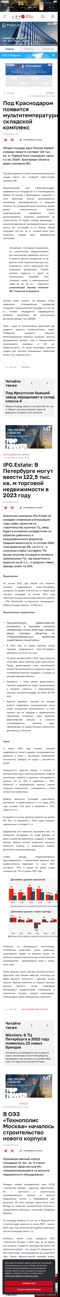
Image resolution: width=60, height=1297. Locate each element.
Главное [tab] (9, 49)
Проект (50, 93)
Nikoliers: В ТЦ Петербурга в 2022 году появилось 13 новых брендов (27, 1041)
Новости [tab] (28, 49)
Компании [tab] (48, 49)
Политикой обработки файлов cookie (21, 1276)
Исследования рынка (16, 454)
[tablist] (29, 49)
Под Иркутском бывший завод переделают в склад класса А (28, 397)
